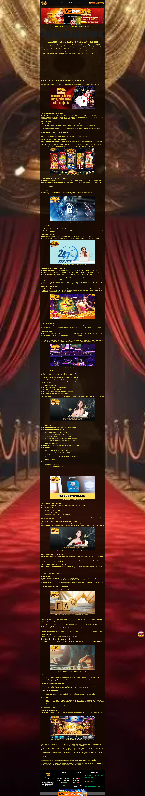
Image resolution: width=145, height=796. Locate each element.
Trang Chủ (56, 3)
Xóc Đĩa (70, 3)
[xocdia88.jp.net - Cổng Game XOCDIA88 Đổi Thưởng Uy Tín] (46, 3)
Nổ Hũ (61, 3)
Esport (75, 3)
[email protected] (91, 779)
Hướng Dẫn (80, 3)
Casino (66, 3)
